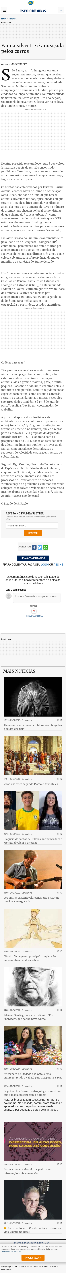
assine (58, 564)
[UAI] (31, 3)
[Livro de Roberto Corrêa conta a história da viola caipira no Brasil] (33, 1200)
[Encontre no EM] (61, 10)
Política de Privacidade (11, 1251)
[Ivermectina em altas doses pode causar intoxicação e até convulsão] (33, 1141)
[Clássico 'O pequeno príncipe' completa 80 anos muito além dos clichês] (33, 928)
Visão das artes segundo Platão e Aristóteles (31, 784)
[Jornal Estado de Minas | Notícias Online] (33, 11)
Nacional (13, 18)
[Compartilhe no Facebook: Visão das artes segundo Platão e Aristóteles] (58, 779)
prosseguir (33, 1257)
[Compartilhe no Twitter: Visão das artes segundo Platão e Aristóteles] (61, 779)
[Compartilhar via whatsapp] (45, 548)
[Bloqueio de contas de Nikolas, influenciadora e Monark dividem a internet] (33, 810)
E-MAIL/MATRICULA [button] (34, 616)
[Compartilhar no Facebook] (34, 548)
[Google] (34, 611)
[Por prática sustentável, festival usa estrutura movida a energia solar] (33, 869)
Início (3, 18)
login (45, 564)
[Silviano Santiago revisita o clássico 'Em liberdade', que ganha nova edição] (33, 986)
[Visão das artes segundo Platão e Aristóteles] (33, 755)
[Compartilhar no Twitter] (39, 548)
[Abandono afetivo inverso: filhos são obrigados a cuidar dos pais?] (33, 697)
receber (33, 533)
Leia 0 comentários (33, 558)
